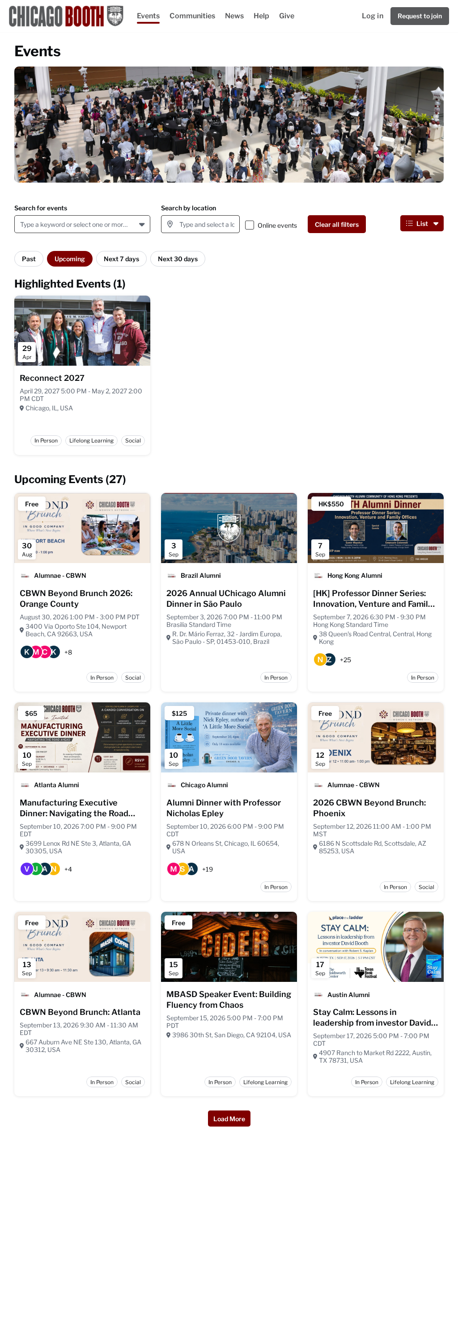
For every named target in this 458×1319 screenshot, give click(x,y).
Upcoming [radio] (70, 259)
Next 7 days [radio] (121, 259)
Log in (372, 16)
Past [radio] (29, 259)
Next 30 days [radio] (178, 259)
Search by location (188, 208)
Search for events (40, 208)
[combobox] (21, 224)
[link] (52, 378)
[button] (143, 224)
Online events (277, 225)
